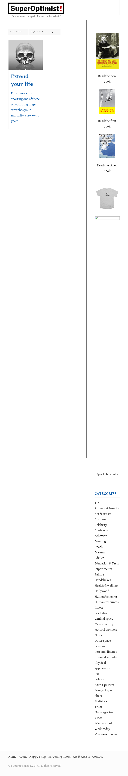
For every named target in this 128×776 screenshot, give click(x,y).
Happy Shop (37, 757)
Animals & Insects (107, 508)
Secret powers (104, 685)
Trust (98, 707)
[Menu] (112, 7)
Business (100, 519)
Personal (100, 646)
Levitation (101, 613)
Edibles (99, 558)
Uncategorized (104, 712)
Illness (99, 608)
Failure (99, 574)
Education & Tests (107, 563)
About (23, 757)
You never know (106, 734)
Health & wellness (107, 586)
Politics (99, 679)
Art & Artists (81, 757)
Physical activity (106, 657)
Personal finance (106, 652)
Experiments (103, 569)
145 (97, 503)
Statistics (101, 701)
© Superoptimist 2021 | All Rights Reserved (34, 765)
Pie (97, 674)
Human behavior (106, 597)
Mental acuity (104, 624)
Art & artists (103, 514)
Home (12, 757)
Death (99, 547)
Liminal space (104, 619)
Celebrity (101, 525)
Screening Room (59, 757)
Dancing (100, 541)
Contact (97, 757)
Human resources (107, 602)
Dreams (100, 552)
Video (98, 718)
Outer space (103, 641)
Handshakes (103, 580)
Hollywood (102, 591)
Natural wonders (106, 630)
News (98, 635)
